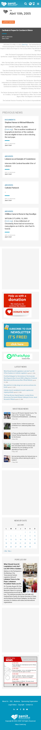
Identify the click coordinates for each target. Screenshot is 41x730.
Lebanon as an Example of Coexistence (20, 159)
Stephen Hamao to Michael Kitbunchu (19, 122)
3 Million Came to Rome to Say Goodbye (20, 214)
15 (25, 539)
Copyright (21, 705)
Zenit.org (24, 44)
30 (30, 547)
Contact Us (29, 705)
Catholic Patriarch (12, 188)
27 (15, 547)
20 (15, 543)
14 (20, 539)
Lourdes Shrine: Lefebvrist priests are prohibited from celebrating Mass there (23, 424)
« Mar (5, 551)
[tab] (12, 659)
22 (25, 543)
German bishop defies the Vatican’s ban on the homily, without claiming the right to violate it (24, 458)
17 (35, 539)
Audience (17, 701)
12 (11, 539)
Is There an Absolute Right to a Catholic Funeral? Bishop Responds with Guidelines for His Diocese (24, 435)
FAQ (11, 701)
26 (11, 547)
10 (35, 536)
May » (10, 551)
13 (15, 539)
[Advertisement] (20, 268)
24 (35, 543)
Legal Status (12, 705)
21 (20, 543)
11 (6, 539)
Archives (9, 156)
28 (20, 547)
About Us (5, 701)
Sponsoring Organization (29, 701)
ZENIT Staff (5, 38)
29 (25, 547)
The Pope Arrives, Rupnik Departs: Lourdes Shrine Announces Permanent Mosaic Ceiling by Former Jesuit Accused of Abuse (20, 397)
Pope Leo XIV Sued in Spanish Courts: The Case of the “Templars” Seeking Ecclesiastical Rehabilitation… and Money (24, 415)
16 (30, 539)
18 (6, 543)
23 (30, 543)
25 (6, 547)
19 (11, 543)
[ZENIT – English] (11, 4)
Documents (10, 120)
